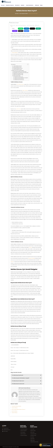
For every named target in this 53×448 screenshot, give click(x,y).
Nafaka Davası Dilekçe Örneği (18, 73)
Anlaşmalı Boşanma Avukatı (34, 441)
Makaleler (22, 5)
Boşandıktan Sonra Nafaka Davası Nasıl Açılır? (20, 72)
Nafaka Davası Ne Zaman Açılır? (19, 79)
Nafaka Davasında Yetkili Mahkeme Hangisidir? (21, 77)
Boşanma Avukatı (33, 430)
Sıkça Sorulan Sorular (16, 75)
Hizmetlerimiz (17, 5)
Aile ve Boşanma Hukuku (24, 13)
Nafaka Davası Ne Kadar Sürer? (19, 78)
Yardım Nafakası (15, 52)
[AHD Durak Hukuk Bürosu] (6, 1)
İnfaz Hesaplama (23, 432)
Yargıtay (30, 247)
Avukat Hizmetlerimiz (29, 5)
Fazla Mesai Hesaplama (24, 435)
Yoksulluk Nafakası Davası (18, 68)
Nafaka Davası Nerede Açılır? (19, 76)
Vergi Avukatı (32, 438)
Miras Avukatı (32, 432)
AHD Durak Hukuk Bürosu (22, 25)
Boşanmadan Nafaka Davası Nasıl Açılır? (19, 71)
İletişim (41, 5)
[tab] (26, 375)
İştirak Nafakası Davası (17, 67)
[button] (27, 64)
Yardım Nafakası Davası (18, 69)
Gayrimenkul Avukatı (33, 433)
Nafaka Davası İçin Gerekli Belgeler (18, 70)
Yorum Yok (37, 25)
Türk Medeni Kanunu (20, 84)
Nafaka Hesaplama (23, 433)
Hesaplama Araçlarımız (10, 5)
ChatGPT (38, 28)
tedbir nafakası (25, 90)
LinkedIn (26, 28)
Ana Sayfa (3, 5)
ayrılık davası (18, 108)
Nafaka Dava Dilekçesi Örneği (18, 74)
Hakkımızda (37, 5)
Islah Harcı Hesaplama (24, 430)
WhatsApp (20, 28)
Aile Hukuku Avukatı (33, 435)
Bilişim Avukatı (33, 440)
